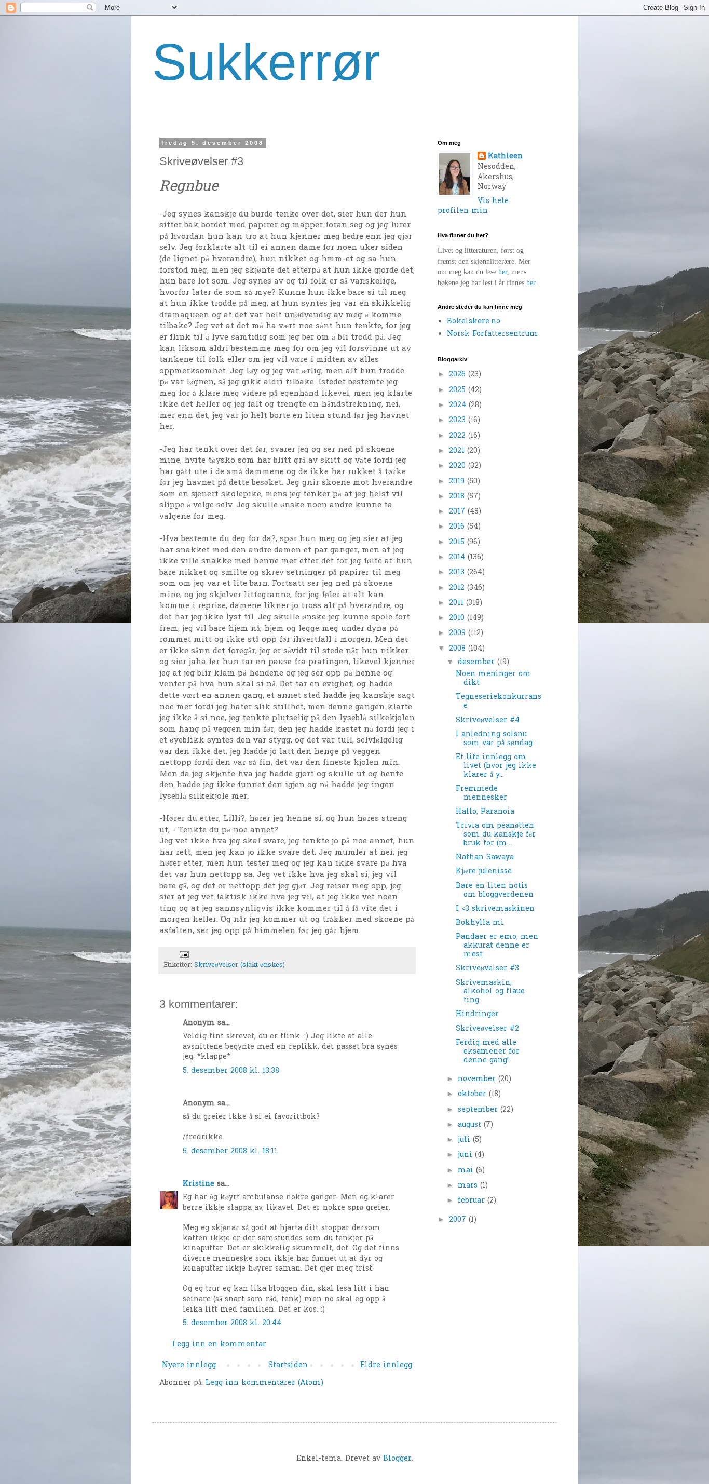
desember (477, 662)
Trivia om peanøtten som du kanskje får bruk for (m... (496, 834)
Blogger (397, 1458)
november (478, 1079)
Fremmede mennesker (481, 793)
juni (466, 1155)
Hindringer (477, 1014)
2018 (458, 496)
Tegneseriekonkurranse (498, 701)
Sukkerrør (266, 62)
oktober (473, 1094)
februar (472, 1200)
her (502, 272)
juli (465, 1140)
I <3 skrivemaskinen (495, 908)
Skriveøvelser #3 (487, 968)
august (471, 1124)
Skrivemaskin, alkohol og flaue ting (490, 992)
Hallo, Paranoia (485, 811)
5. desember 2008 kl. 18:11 (230, 1151)
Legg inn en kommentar (219, 1344)
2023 (458, 420)
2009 (458, 633)
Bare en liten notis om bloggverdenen (495, 890)
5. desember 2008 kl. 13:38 (231, 1070)
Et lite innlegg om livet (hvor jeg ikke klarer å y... (496, 766)
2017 (458, 511)
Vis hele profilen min (473, 206)
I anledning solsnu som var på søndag (494, 739)
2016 (458, 526)
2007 (459, 1220)
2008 (458, 648)
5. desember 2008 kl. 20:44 (232, 1323)
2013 (458, 572)
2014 (458, 557)
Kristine (198, 1184)
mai (467, 1170)
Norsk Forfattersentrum (492, 334)
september (479, 1109)
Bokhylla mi (480, 923)
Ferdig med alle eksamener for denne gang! (488, 1051)
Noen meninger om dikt (493, 679)
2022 (458, 435)
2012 (458, 588)
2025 (458, 390)
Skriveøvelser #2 (487, 1028)
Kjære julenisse (484, 871)
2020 (458, 466)
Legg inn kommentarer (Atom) (264, 1383)
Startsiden (288, 1365)
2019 (458, 481)
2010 (458, 618)
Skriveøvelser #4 (488, 720)
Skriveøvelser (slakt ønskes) (239, 965)
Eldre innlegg (386, 1365)
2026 (458, 374)
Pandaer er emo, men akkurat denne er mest (497, 946)
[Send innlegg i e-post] (183, 955)
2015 (458, 542)
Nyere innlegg (189, 1365)
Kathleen (505, 157)
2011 (457, 603)
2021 (458, 451)
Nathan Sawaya (485, 857)
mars (469, 1185)
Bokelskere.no (473, 321)
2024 (459, 405)
